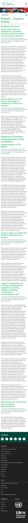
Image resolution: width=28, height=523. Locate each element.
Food (2, 490)
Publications (3, 476)
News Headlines (4, 469)
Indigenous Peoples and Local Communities (8, 494)
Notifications (3, 471)
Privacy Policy (3, 506)
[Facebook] (7, 438)
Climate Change (3, 485)
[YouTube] (3, 438)
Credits (2, 508)
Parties (2, 474)
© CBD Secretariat (4, 511)
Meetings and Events (4, 460)
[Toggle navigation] (26, 3)
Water (2, 492)
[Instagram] (20, 438)
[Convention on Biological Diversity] (8, 3)
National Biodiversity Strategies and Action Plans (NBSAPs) (12, 462)
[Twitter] (12, 438)
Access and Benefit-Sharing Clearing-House (8, 449)
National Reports (4, 467)
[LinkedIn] (16, 438)
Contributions (3, 456)
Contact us (3, 502)
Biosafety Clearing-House (5, 451)
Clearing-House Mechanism (6, 453)
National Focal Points (5, 465)
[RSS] (25, 439)
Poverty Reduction (4, 488)
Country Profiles (5, 15)
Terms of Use (3, 504)
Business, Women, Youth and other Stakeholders (9, 483)
